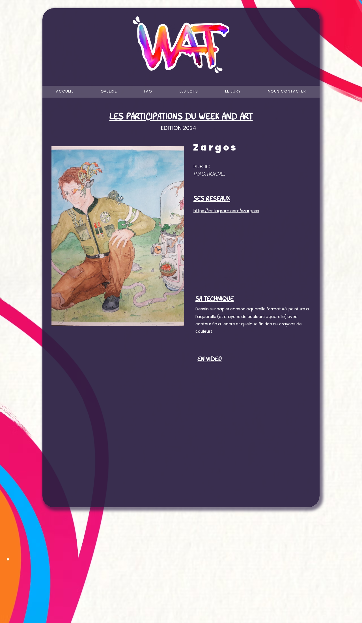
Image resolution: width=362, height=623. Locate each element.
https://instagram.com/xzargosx (226, 211)
